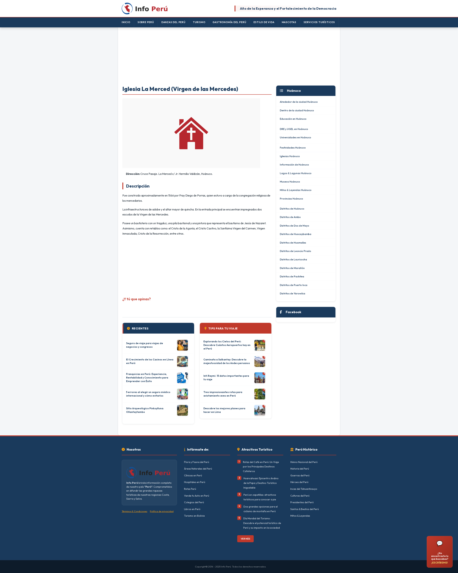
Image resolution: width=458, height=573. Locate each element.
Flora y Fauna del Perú (196, 462)
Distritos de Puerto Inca (293, 285)
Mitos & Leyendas (300, 515)
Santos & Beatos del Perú (304, 509)
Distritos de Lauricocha (293, 259)
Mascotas (289, 22)
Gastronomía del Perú (229, 22)
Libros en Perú (192, 509)
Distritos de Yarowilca (292, 293)
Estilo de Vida (264, 22)
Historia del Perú (299, 468)
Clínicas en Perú (193, 475)
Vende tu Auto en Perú (196, 495)
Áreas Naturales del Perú (198, 468)
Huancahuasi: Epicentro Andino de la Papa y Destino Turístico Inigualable (261, 483)
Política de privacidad (162, 511)
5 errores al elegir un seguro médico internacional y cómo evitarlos (148, 393)
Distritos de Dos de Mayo (294, 225)
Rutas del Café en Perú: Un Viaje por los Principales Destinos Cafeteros (261, 466)
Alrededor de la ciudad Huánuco (299, 101)
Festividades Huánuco (293, 147)
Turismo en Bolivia (194, 515)
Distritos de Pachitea (292, 276)
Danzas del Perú (173, 22)
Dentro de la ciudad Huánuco (297, 110)
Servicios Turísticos (319, 22)
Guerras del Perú (300, 475)
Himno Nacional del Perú (304, 462)
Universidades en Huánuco (295, 137)
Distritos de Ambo (290, 217)
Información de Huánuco (294, 164)
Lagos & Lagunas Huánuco (295, 173)
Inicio (126, 22)
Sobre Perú (146, 22)
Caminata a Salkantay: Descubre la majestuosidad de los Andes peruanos (226, 361)
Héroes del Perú (299, 482)
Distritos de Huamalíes (293, 242)
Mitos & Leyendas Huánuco (295, 190)
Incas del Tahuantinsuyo (303, 489)
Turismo (199, 22)
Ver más (245, 538)
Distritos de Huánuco (292, 208)
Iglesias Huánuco (290, 156)
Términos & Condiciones (134, 511)
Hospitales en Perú (194, 482)
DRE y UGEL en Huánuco (294, 129)
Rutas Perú (190, 489)
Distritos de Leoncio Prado (295, 251)
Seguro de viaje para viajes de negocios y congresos (144, 345)
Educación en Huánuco (293, 118)
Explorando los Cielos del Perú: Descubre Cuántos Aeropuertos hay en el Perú (226, 345)
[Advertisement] (229, 57)
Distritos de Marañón (292, 268)
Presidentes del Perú (302, 502)
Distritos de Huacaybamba (295, 234)
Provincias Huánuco (291, 198)
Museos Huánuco (290, 181)
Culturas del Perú (300, 495)
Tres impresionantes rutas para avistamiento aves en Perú (222, 393)
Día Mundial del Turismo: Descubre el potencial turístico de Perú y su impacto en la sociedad (262, 523)
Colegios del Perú (194, 502)
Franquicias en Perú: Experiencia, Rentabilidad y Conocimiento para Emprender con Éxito (147, 377)
